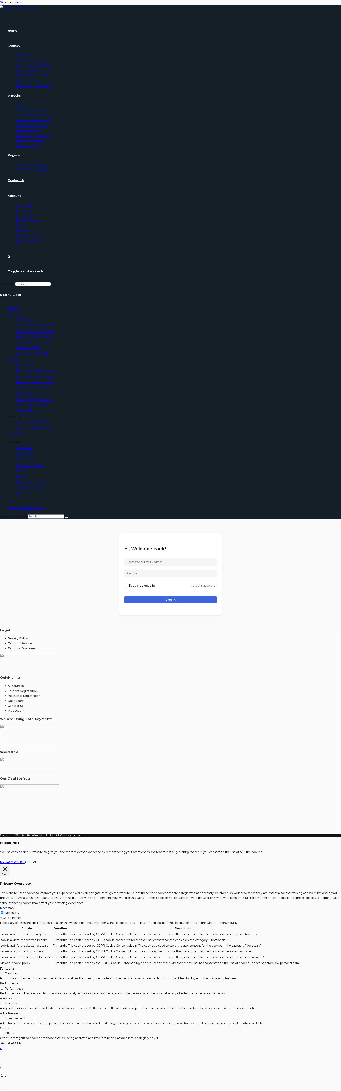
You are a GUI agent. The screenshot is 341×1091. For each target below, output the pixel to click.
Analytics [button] (6, 998)
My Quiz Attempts (30, 482)
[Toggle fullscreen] (5, 1084)
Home (13, 308)
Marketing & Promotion (34, 336)
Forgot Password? (204, 585)
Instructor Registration (34, 427)
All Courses (24, 319)
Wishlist (22, 471)
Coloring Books (28, 411)
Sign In (21, 493)
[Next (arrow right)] (5, 1089)
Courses (14, 314)
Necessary (12, 913)
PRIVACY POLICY (12, 862)
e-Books (14, 359)
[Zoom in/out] (1, 1084)
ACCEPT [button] (30, 862)
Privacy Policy (18, 638)
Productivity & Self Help (34, 354)
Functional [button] (7, 968)
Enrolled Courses (29, 465)
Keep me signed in (142, 585)
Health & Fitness (28, 348)
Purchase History (29, 488)
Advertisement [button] (10, 1013)
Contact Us (16, 433)
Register (14, 416)
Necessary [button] (7, 908)
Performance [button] (9, 983)
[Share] (8, 1084)
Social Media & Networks (35, 331)
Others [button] (4, 1028)
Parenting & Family (31, 405)
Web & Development (32, 342)
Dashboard (24, 448)
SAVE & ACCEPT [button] (11, 1043)
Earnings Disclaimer (22, 648)
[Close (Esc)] (12, 1084)
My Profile (24, 454)
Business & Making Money (36, 325)
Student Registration (32, 422)
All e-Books (25, 365)
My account (25, 459)
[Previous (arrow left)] (1, 1089)
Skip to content (10, 2)
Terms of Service (20, 643)
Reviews (22, 476)
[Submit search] (66, 517)
